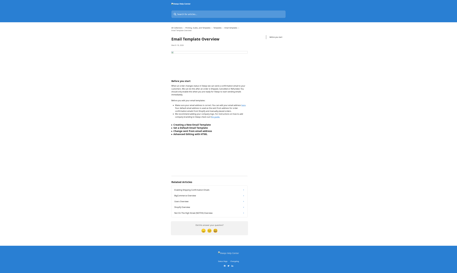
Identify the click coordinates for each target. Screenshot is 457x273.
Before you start (276, 37)
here (243, 105)
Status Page (222, 261)
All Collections (177, 28)
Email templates (230, 28)
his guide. (215, 117)
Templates (217, 28)
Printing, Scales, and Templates (198, 28)
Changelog (234, 261)
